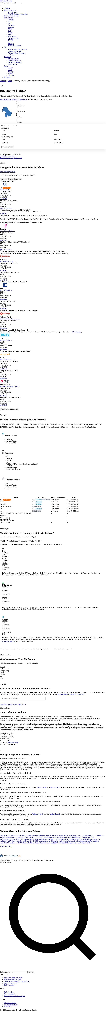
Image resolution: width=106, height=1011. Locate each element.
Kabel (4, 134)
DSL (55, 134)
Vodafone (11, 25)
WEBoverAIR (42, 787)
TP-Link (11, 75)
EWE (10, 29)
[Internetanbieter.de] (10, 857)
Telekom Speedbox (14, 60)
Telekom (11, 19)
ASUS (10, 68)
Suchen (31, 972)
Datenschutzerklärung (11, 1005)
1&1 (9, 21)
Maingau (11, 44)
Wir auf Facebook (10, 1003)
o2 (9, 23)
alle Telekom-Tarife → (7, 231)
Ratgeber (7, 77)
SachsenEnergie (55, 787)
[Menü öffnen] (1, 5)
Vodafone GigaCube (15, 62)
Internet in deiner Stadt (11, 16)
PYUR (10, 40)
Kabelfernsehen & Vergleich (17, 49)
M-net (10, 34)
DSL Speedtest (9, 992)
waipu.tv (11, 55)
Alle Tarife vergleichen (7, 172)
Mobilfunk (7, 57)
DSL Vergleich (13, 12)
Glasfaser (56, 130)
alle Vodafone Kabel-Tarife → (10, 319)
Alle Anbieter (8, 18)
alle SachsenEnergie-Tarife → (10, 386)
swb (9, 31)
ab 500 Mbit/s (6, 143)
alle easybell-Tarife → (7, 359)
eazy (9, 42)
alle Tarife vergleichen (7, 156)
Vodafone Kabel (13, 38)
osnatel (10, 32)
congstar (11, 27)
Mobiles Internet (13, 59)
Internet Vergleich (10, 10)
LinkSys (11, 72)
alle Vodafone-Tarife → (7, 261)
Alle (3, 130)
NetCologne (12, 36)
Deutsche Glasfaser (14, 45)
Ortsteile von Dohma (8, 744)
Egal (3, 139)
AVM (10, 70)
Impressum (7, 1006)
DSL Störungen (9, 985)
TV (5, 47)
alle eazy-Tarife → (6, 340)
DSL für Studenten (10, 983)
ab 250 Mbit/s (58, 139)
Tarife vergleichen (7, 147)
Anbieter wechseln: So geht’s (13, 977)
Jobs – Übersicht (9, 994)
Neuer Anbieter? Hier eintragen (14, 996)
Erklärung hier (76, 332)
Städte (10, 81)
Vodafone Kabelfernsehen (16, 53)
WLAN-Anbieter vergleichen (18, 14)
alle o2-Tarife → (5, 189)
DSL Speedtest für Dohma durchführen (13, 704)
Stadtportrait (18, 158)
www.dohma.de (13, 742)
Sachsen (2, 86)
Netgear (10, 73)
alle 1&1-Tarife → (6, 290)
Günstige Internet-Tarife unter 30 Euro (16, 981)
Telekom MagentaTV (15, 51)
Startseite (7, 8)
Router (6, 66)
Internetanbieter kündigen (12, 979)
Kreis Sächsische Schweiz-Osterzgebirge (13, 99)
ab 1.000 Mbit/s (58, 143)
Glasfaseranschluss (8, 641)
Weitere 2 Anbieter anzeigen (9, 409)
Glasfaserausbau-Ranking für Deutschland (71, 694)
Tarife (2, 158)
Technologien (8, 158)
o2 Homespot (12, 64)
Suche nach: (4, 972)
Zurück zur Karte (5, 846)
